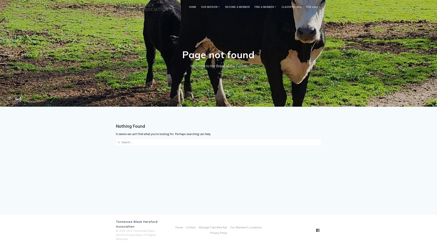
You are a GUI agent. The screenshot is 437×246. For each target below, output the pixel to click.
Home (192, 7)
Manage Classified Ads (213, 227)
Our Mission (209, 7)
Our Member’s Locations (246, 227)
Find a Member (264, 7)
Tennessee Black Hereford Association (142, 7)
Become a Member (237, 7)
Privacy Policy (218, 233)
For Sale (312, 7)
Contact (191, 227)
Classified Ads (292, 7)
